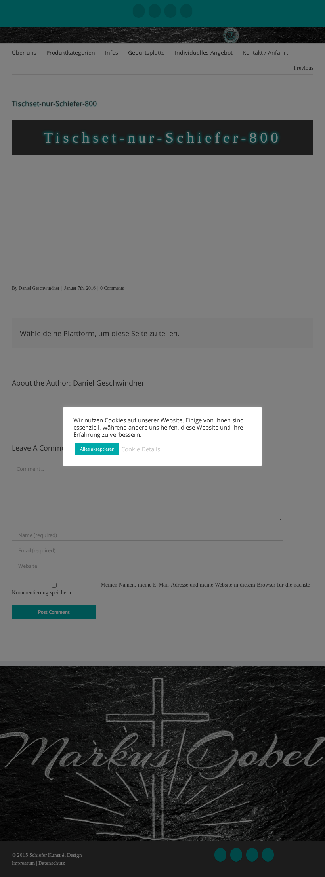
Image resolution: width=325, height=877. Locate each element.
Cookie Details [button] (140, 449)
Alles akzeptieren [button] (97, 449)
